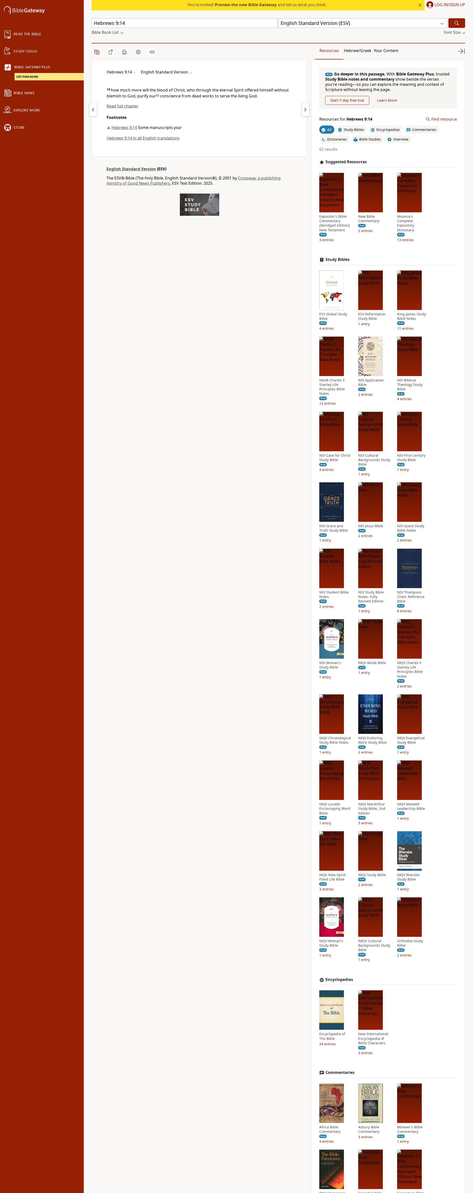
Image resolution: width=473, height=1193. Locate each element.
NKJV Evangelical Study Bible (411, 740)
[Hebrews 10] (305, 109)
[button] (444, 5)
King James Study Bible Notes (411, 316)
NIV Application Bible (371, 382)
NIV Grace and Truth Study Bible (333, 528)
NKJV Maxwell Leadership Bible (411, 806)
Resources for (345, 119)
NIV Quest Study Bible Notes (410, 528)
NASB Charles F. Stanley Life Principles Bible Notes (332, 387)
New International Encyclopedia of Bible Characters (373, 1038)
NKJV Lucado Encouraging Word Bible (334, 808)
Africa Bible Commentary (329, 1129)
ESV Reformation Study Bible (372, 316)
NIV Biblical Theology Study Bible (409, 384)
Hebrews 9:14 (124, 127)
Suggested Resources (346, 161)
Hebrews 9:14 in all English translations (143, 138)
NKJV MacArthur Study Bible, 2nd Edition (371, 808)
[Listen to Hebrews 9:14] (152, 52)
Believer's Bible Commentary (409, 1129)
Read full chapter (122, 106)
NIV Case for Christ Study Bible (335, 457)
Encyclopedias (339, 979)
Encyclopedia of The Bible (332, 1036)
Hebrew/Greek (358, 50)
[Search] (456, 23)
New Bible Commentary (368, 218)
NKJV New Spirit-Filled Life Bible (333, 877)
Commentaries (340, 1072)
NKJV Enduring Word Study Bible (372, 740)
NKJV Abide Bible (372, 663)
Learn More (387, 100)
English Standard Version (131, 169)
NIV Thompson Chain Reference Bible (410, 596)
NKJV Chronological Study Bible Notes (335, 740)
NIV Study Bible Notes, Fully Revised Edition (371, 596)
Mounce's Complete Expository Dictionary (405, 223)
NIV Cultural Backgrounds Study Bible (374, 460)
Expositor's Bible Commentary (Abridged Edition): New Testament (334, 223)
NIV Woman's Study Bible (330, 665)
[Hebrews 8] (93, 109)
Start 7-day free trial (347, 100)
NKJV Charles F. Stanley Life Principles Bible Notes (410, 670)
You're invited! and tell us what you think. (257, 4)
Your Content (386, 50)
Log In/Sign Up (450, 4)
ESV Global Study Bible (333, 316)
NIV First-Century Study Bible (411, 457)
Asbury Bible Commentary (368, 1129)
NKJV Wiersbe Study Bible (408, 877)
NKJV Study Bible (372, 875)
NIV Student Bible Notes (334, 594)
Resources (329, 50)
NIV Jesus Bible (370, 526)
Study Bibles (337, 259)
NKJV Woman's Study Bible (331, 943)
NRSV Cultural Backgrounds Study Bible (374, 945)
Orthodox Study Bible (410, 943)
